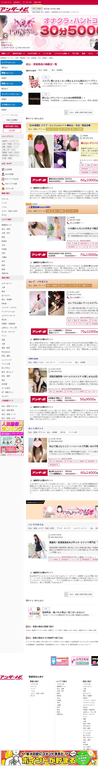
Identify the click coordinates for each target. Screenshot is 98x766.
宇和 (3, 253)
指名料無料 (40, 644)
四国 (34, 9)
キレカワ (5, 396)
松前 (3, 265)
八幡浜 (4, 257)
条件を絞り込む (12, 126)
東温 (3, 269)
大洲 (3, 144)
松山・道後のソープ (50, 630)
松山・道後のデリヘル (34, 630)
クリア (12, 131)
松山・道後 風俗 (8, 410)
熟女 (3, 291)
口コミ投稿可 (65, 642)
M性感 (4, 303)
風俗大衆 (37, 2)
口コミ (91, 53)
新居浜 (9, 147)
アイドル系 (6, 364)
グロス (13, 149)
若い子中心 (6, 368)
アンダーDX (27, 2)
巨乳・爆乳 (6, 356)
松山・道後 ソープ (9, 414)
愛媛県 (39, 9)
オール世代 (6, 388)
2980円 (4, 141)
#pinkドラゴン (14, 155)
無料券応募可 (74, 644)
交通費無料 (31, 644)
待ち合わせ (6, 352)
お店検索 (8, 169)
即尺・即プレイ (7, 372)
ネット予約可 (54, 642)
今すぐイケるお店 (11, 179)
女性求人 (17, 2)
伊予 (3, 261)
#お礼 (10, 152)
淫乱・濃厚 (6, 376)
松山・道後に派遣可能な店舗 (81, 112)
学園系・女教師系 (8, 324)
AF (8, 149)
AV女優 (4, 384)
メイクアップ (13, 141)
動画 (83, 53)
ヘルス (4, 207)
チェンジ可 (85, 642)
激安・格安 (6, 348)
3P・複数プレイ (8, 392)
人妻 (3, 149)
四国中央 (5, 273)
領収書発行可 (50, 644)
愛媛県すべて (7, 225)
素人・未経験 (7, 299)
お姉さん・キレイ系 (9, 328)
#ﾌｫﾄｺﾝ (16, 152)
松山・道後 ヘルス (9, 418)
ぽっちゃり (6, 295)
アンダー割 (47, 53)
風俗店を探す (17, 53)
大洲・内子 (6, 233)
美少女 (4, 320)
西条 (3, 147)
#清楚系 (5, 155)
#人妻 (4, 158)
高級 (3, 340)
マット (4, 336)
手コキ (4, 215)
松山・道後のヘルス (65, 630)
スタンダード (7, 283)
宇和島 (9, 144)
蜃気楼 (4, 152)
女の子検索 (9, 174)
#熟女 (10, 158)
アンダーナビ (6, 2)
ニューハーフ (7, 360)
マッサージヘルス (8, 312)
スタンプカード (86, 644)
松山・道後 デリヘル (9, 406)
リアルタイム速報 (60, 53)
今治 (3, 245)
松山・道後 (6, 229)
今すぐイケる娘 (11, 184)
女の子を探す (32, 53)
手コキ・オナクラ (8, 332)
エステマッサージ (8, 315)
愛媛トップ (5, 53)
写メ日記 (76, 53)
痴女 (3, 380)
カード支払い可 (62, 644)
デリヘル (16, 144)
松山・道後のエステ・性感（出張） (85, 630)
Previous (5, 36)
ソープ (16, 147)
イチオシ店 (9, 188)
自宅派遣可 (75, 642)
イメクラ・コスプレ (9, 307)
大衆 (3, 344)
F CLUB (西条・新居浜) (11, 45)
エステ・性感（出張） (10, 211)
